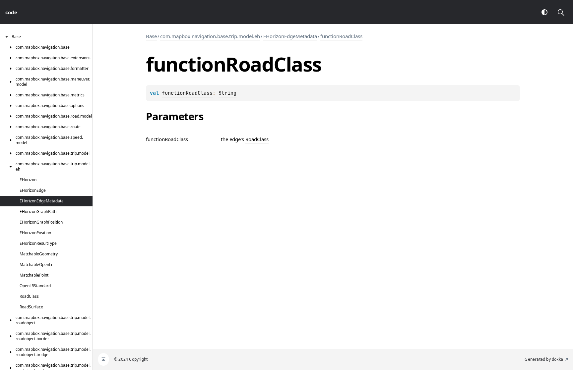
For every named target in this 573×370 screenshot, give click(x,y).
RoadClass (257, 139)
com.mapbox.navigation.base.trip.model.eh (210, 36)
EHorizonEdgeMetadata (290, 36)
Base (151, 36)
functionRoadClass (341, 36)
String (227, 93)
